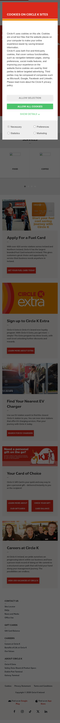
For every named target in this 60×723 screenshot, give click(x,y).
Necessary (16, 126)
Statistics (15, 133)
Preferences (42, 126)
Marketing (41, 133)
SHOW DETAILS (29, 113)
